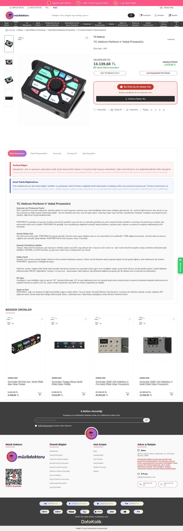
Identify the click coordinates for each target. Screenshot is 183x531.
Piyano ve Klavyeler (135, 24)
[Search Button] (131, 15)
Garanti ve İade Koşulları (59, 467)
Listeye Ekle (101, 110)
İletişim (96, 471)
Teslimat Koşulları (56, 455)
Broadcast (87, 24)
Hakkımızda (54, 451)
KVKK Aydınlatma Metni (58, 483)
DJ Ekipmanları (27, 24)
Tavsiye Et (118, 110)
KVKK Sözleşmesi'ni (45, 426)
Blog (95, 451)
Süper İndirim (6, 24)
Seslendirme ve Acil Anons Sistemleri (72, 24)
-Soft (78, 528)
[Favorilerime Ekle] (41, 319)
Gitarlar (111, 24)
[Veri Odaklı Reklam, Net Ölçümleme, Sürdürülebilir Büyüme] (91, 523)
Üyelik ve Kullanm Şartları (59, 459)
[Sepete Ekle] (39, 394)
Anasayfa (11, 30)
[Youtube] (55, 7)
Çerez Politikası (55, 475)
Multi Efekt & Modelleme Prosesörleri (61, 30)
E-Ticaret (83, 528)
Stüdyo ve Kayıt (15, 24)
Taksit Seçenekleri (39, 153)
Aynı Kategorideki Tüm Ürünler (158, 73)
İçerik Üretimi (38, 24)
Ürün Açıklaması (17, 153)
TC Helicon (99, 37)
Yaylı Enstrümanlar (100, 24)
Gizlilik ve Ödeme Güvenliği (60, 471)
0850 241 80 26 (18, 8)
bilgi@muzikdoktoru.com (146, 477)
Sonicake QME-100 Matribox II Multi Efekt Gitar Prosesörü (156, 383)
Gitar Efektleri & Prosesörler (36, 30)
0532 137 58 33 (36, 8)
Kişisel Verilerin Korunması (59, 479)
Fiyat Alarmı (134, 110)
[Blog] (47, 7)
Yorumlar (57, 153)
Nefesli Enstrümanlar (148, 24)
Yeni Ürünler (98, 459)
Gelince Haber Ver (136, 99)
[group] (53, 89)
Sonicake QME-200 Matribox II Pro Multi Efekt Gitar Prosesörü (112, 383)
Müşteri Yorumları (100, 467)
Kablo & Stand (176, 24)
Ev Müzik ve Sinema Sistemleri (163, 24)
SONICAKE (13, 378)
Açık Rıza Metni (55, 487)
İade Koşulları (89, 153)
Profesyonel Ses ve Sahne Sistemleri (52, 24)
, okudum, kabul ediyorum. (55, 426)
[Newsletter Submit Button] (146, 420)
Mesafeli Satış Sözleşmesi (59, 463)
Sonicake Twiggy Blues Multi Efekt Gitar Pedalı (67, 383)
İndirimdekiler (98, 463)
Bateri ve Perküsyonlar (123, 24)
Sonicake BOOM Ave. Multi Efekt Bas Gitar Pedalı (25, 383)
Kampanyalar (98, 455)
